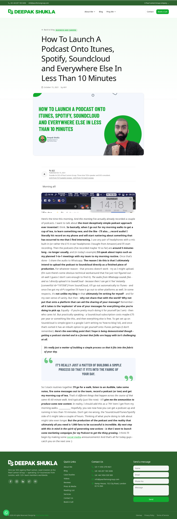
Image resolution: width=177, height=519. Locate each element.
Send (151, 499)
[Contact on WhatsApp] (6, 513)
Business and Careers (66, 30)
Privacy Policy (149, 515)
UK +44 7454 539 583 (104, 475)
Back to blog (49, 29)
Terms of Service (163, 515)
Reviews (67, 482)
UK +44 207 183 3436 (18, 3)
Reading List (69, 490)
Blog (101, 11)
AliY (53, 170)
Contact (150, 11)
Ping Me (110, 11)
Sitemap (139, 515)
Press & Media (70, 486)
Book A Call (68, 502)
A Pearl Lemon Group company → (156, 3)
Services (67, 494)
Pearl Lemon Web (42, 515)
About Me (89, 11)
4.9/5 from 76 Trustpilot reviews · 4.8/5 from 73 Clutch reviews (71, 178)
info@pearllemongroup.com (39, 3)
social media (74, 437)
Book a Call (162, 11)
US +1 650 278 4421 (103, 467)
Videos (66, 478)
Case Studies (69, 474)
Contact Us (68, 498)
